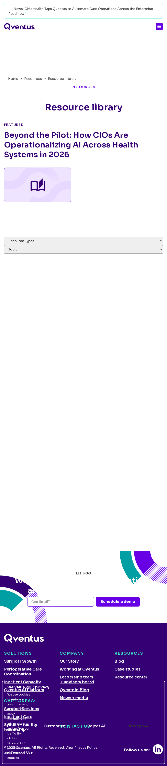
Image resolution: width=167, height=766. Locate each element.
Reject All (97, 726)
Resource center (130, 677)
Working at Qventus (79, 669)
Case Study (13, 256)
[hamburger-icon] (159, 26)
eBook (9, 321)
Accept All (139, 726)
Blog (119, 661)
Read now (16, 14)
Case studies (127, 669)
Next (20, 532)
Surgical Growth (20, 661)
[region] (83, 722)
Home (13, 79)
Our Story (69, 661)
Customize (54, 726)
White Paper (14, 474)
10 (14, 532)
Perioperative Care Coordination (23, 672)
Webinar (11, 292)
